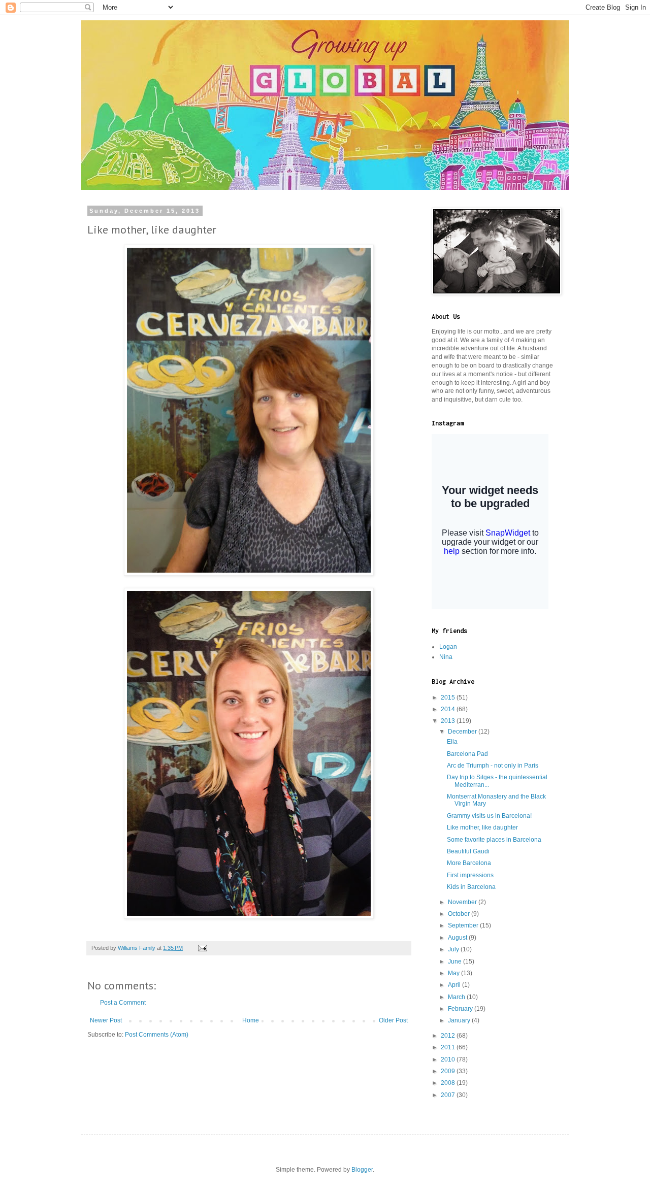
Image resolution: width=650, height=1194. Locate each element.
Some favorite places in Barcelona (494, 839)
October (459, 913)
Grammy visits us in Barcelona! (489, 815)
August (458, 937)
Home (250, 1020)
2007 (449, 1095)
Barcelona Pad (467, 753)
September (464, 925)
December (463, 731)
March (457, 997)
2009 (449, 1071)
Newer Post (106, 1020)
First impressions (470, 875)
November (463, 902)
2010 (449, 1059)
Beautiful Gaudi (468, 851)
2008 (449, 1082)
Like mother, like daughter (482, 827)
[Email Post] (202, 948)
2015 (449, 697)
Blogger (362, 1169)
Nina (445, 656)
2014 (449, 709)
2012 (449, 1035)
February (461, 1008)
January (460, 1020)
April (455, 984)
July (454, 949)
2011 (449, 1047)
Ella (452, 741)
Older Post (393, 1020)
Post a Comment (123, 1002)
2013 (449, 720)
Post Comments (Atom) (156, 1034)
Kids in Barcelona (471, 886)
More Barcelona (469, 863)
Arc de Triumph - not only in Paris (492, 765)
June (455, 961)
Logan (448, 646)
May (454, 973)
